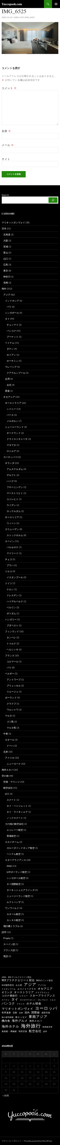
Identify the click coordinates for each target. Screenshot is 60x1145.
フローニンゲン (15, 487)
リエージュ (12, 691)
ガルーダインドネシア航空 (21, 847)
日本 (4, 228)
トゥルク (11, 643)
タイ (7, 318)
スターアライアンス (15, 859)
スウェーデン (12, 529)
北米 (5, 751)
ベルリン (11, 607)
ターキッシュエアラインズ (21, 890)
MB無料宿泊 (8, 985)
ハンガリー (11, 619)
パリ (9, 667)
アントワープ (14, 679)
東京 (5, 270)
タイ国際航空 (14, 884)
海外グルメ (20, 1021)
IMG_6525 (29, 17)
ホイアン (11, 354)
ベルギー (9, 673)
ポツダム (11, 613)
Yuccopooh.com (12, 4)
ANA (9, 866)
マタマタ (11, 445)
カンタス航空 (14, 920)
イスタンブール (15, 577)
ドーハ (10, 745)
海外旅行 (31, 1026)
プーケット (12, 336)
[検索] (53, 200)
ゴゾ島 (10, 721)
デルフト (11, 475)
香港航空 (11, 835)
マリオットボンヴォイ (13, 222)
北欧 (15, 1012)
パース (10, 414)
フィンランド (12, 631)
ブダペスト (12, 625)
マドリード (12, 553)
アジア (6, 294)
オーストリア (12, 517)
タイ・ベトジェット (17, 805)
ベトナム (9, 342)
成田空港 (46, 1012)
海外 (4, 288)
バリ (9, 306)
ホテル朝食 (33, 1003)
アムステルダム (15, 469)
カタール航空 (14, 914)
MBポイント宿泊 (44, 980)
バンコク (11, 330)
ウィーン (11, 523)
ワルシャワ (12, 709)
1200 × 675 (19, 17)
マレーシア (11, 366)
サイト (6, 159)
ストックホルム (15, 535)
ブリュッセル (14, 685)
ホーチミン (12, 360)
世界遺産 (6, 1012)
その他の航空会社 (14, 823)
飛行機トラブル (11, 926)
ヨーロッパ (9, 457)
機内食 (6, 1021)
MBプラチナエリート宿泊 (18, 980)
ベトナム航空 (14, 853)
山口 (5, 258)
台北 (9, 384)
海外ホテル (10, 1026)
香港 (7, 390)
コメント (9, 88)
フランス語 (9, 950)
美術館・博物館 (9, 1031)
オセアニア (9, 396)
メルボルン (12, 420)
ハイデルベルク (15, 601)
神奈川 (6, 276)
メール (8, 145)
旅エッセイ (21, 1017)
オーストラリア (13, 402)
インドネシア (12, 300)
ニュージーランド (14, 426)
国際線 (35, 1012)
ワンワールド (12, 908)
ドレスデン (12, 595)
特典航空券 (47, 1027)
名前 (6, 131)
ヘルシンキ (12, 649)
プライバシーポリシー (12, 1141)
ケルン (10, 589)
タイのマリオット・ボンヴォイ (34, 1000)
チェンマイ (12, 324)
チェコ (8, 559)
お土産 (19, 985)
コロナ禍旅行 (10, 995)
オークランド (14, 433)
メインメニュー (56, 4)
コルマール (12, 661)
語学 (4, 932)
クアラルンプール (16, 372)
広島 (5, 264)
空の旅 (5, 775)
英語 (5, 956)
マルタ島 (11, 727)
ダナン (10, 348)
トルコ (8, 571)
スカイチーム (12, 841)
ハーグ (10, 481)
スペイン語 (9, 944)
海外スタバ (7, 769)
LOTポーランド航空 (17, 872)
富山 (5, 252)
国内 (27, 1012)
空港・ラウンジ (11, 781)
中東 (5, 733)
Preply (6, 938)
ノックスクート (15, 817)
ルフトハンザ (14, 902)
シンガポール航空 (16, 878)
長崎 (5, 282)
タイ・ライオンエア (17, 811)
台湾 (7, 378)
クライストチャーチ (17, 439)
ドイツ (8, 583)
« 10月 (5, 1095)
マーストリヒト (15, 493)
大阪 (5, 240)
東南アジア (38, 1016)
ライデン (11, 505)
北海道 (6, 234)
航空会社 (8, 787)
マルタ (8, 715)
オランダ (9, 463)
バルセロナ (12, 547)
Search (5, 194)
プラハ (10, 565)
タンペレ (11, 637)
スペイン (9, 541)
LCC (7, 793)
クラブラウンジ (43, 992)
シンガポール (12, 312)
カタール (9, 739)
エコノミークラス (26, 988)
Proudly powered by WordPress (38, 1141)
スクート (11, 799)
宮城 (5, 246)
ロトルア (11, 451)
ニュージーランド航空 (18, 896)
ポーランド (11, 697)
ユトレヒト (12, 499)
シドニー (11, 408)
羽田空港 (22, 1031)
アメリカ (9, 757)
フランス (9, 655)
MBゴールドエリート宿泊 (19, 977)
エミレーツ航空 (15, 829)
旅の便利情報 (8, 1017)
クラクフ (11, 703)
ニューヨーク (14, 763)
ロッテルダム (14, 511)
